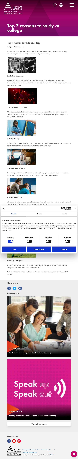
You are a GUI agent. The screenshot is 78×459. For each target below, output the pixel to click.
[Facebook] (9, 288)
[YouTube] (14, 441)
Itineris (52, 455)
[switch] (29, 241)
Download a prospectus (29, 452)
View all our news (39, 424)
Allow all (64, 249)
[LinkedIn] (20, 288)
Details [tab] (39, 214)
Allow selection (39, 249)
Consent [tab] (13, 214)
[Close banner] (75, 208)
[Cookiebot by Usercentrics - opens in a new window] (62, 208)
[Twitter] (14, 288)
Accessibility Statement (48, 450)
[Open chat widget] (74, 454)
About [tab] (64, 214)
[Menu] (72, 5)
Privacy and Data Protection (30, 450)
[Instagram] (19, 441)
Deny (14, 249)
